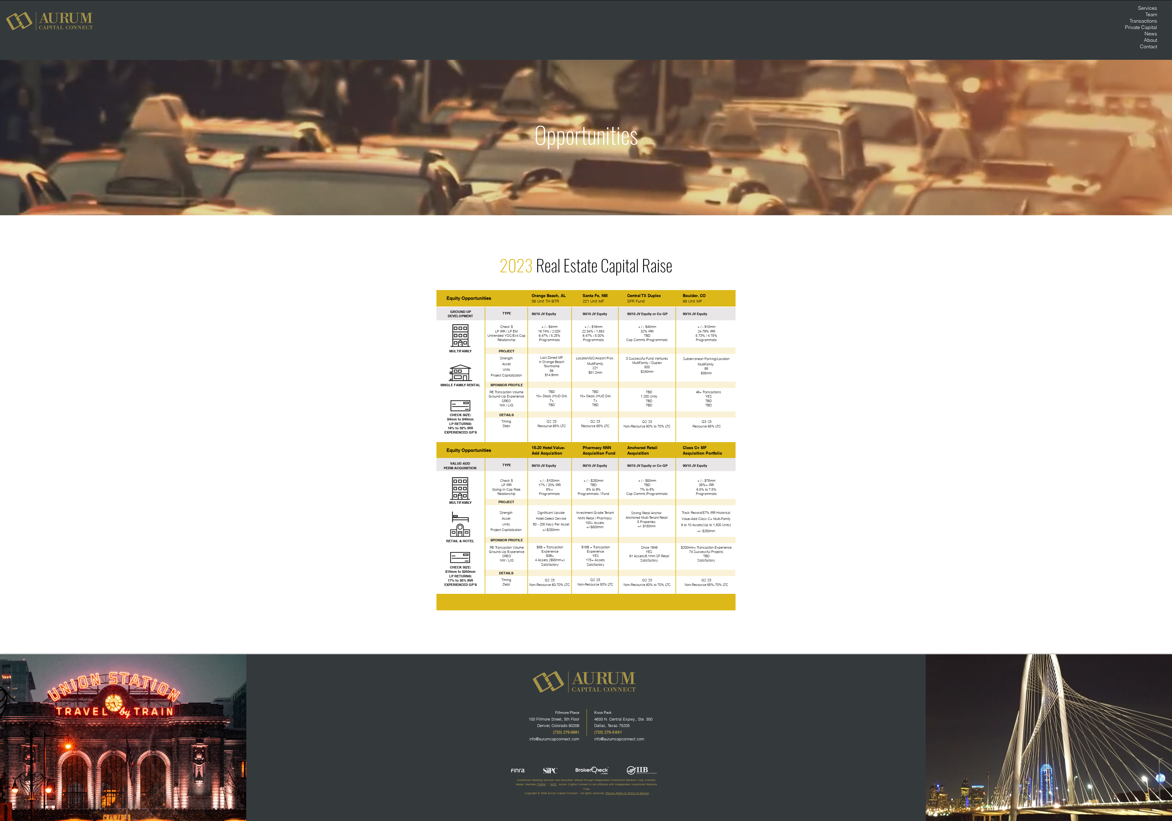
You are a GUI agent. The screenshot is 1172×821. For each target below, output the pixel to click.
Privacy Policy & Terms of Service (627, 793)
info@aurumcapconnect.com (554, 738)
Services (1147, 8)
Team (1151, 14)
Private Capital (1142, 27)
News (1151, 34)
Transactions (1143, 21)
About (1150, 40)
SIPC (553, 784)
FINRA (541, 784)
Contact (1148, 46)
